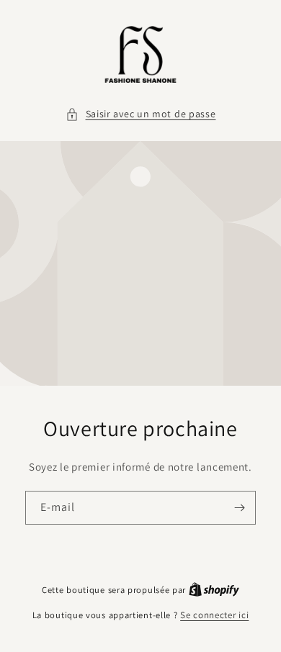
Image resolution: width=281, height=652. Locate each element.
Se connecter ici (214, 615)
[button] (141, 114)
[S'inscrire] (239, 508)
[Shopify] (214, 590)
